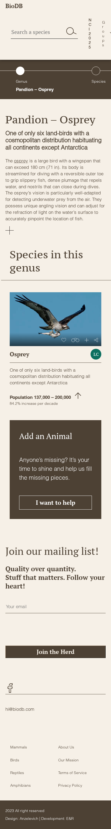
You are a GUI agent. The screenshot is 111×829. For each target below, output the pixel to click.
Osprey (19, 354)
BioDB (14, 6)
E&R (70, 818)
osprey (21, 160)
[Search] (71, 31)
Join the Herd (55, 652)
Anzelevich (29, 818)
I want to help (55, 502)
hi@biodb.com (19, 709)
